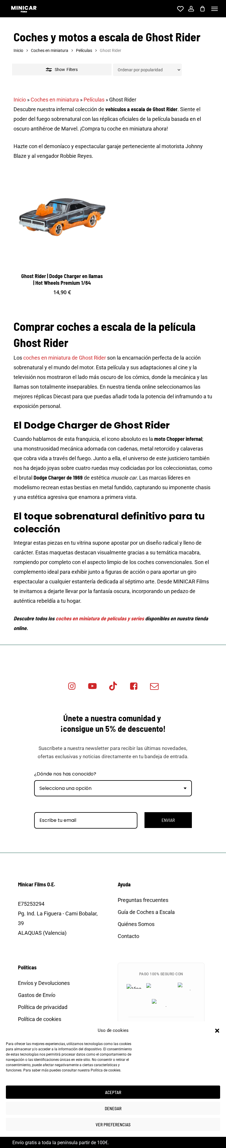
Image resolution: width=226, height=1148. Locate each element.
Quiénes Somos (136, 924)
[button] (217, 1031)
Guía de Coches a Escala (146, 912)
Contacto (128, 936)
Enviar (168, 820)
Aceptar (113, 1092)
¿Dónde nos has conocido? (65, 774)
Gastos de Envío (36, 995)
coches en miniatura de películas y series (100, 618)
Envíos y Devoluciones (44, 983)
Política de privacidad (42, 1007)
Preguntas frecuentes (143, 900)
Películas (84, 50)
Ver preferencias (113, 1124)
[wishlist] (179, 9)
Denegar (113, 1108)
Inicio (18, 50)
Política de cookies (105, 1070)
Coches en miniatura (49, 50)
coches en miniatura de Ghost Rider (64, 358)
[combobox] (113, 788)
